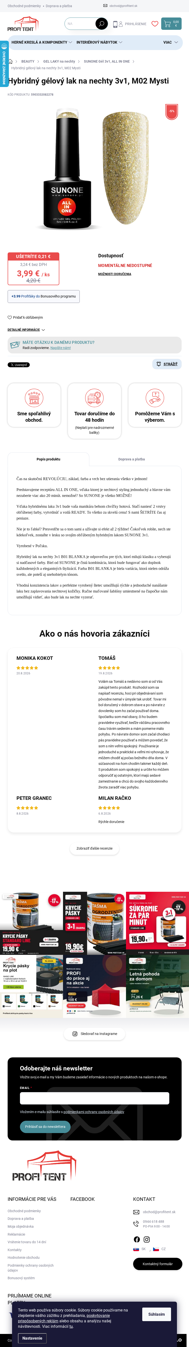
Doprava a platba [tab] (131, 459)
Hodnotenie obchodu (24, 1258)
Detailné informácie (24, 330)
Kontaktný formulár (158, 1264)
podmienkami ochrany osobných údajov (93, 1112)
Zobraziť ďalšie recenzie (94, 848)
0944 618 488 (156, 1224)
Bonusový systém (21, 1278)
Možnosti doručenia (114, 274)
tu (71, 1326)
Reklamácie (16, 1234)
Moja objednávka (21, 1226)
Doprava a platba (59, 6)
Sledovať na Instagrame (99, 1034)
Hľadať (101, 24)
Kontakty (15, 1250)
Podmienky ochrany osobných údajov (31, 1267)
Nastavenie (32, 1338)
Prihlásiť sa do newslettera (45, 1127)
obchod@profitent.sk (159, 1212)
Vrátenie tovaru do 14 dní (27, 1242)
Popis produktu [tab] (48, 459)
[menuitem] (40, 42)
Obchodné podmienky (24, 6)
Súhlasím (156, 1314)
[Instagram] (146, 1238)
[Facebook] (137, 1238)
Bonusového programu (58, 296)
